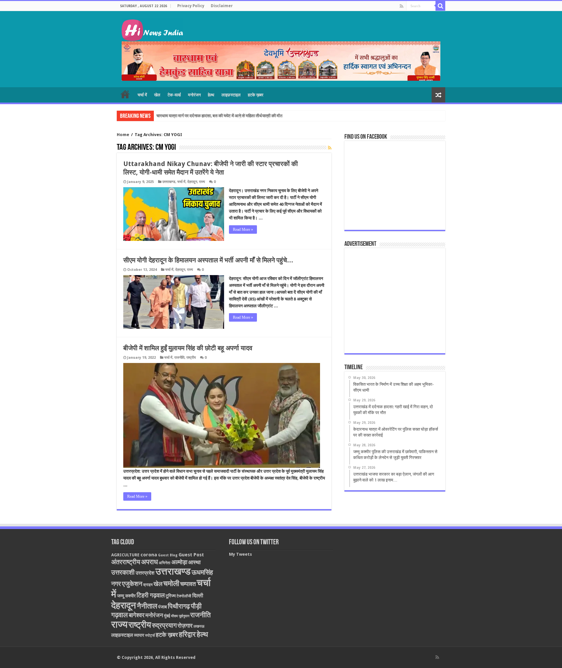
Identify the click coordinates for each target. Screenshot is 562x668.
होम (125, 94)
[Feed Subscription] (329, 147)
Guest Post (191, 555)
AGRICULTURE (125, 554)
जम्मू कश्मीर (126, 595)
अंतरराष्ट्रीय (125, 562)
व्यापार (139, 635)
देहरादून (192, 182)
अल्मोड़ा (179, 562)
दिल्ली (197, 596)
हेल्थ (211, 94)
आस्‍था (194, 562)
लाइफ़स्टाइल (231, 94)
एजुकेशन (132, 584)
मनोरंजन (194, 94)
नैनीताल (147, 606)
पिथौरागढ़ (179, 606)
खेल (157, 94)
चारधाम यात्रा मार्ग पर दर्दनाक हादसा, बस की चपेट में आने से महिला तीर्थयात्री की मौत (219, 115)
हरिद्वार (187, 634)
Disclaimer (222, 6)
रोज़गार (185, 625)
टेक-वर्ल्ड (174, 94)
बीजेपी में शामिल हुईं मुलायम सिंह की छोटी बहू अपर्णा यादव (187, 348)
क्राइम (148, 584)
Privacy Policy (190, 6)
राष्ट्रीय (191, 357)
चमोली (171, 583)
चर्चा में (142, 94)
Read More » (243, 229)
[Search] (440, 6)
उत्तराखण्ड (168, 182)
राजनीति (179, 357)
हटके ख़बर (255, 94)
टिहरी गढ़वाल (151, 595)
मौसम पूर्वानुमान (180, 616)
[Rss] (401, 6)
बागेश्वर (136, 615)
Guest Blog (168, 555)
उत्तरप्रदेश (145, 573)
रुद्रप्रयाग (164, 625)
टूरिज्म (171, 595)
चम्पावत (188, 583)
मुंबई (167, 615)
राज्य (202, 182)
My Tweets (240, 554)
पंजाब (162, 606)
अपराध (149, 562)
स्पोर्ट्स (150, 635)
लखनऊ (199, 626)
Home (123, 134)
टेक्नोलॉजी (184, 596)
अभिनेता (164, 563)
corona (148, 554)
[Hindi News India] (152, 28)
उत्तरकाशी (123, 572)
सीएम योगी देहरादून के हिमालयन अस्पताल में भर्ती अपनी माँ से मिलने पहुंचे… (208, 260)
